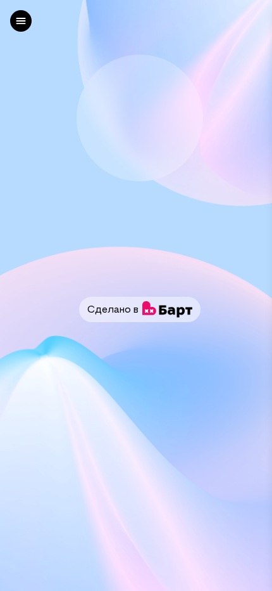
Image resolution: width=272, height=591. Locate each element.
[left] (21, 21)
